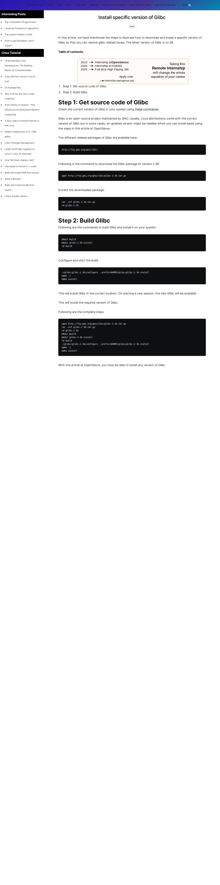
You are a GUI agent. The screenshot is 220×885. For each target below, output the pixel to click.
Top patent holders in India (18, 34)
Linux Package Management (19, 142)
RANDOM (94, 5)
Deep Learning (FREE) (140, 5)
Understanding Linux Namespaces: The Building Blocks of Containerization (18, 65)
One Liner (81, 5)
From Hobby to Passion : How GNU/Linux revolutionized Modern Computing (22, 109)
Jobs (59, 5)
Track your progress (113, 5)
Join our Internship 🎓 (166, 5)
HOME (50, 5)
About (69, 5)
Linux (131, 26)
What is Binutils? (13, 178)
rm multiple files (13, 87)
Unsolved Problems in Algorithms (21, 28)
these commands (146, 109)
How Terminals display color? (19, 160)
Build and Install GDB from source (22, 172)
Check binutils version (16, 196)
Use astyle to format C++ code (20, 166)
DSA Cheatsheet (34, 5)
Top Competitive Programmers (20, 22)
